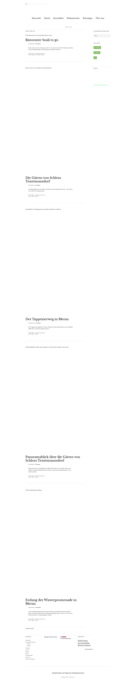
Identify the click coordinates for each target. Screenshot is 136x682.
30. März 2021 (31, 53)
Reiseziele (36, 18)
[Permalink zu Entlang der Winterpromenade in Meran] (55, 490)
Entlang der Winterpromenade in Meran (51, 601)
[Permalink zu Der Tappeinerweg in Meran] (55, 209)
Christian (38, 185)
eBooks (27, 653)
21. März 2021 (31, 475)
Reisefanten (28, 640)
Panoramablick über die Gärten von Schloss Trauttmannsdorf (53, 458)
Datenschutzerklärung (30, 659)
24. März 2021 (31, 332)
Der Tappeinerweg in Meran (47, 319)
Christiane (38, 43)
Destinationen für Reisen (31, 642)
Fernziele (29, 645)
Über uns (100, 18)
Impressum (28, 657)
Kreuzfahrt (58, 18)
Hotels (47, 18)
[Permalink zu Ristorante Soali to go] (39, 35)
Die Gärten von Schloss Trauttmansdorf (43, 179)
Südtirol (42, 54)
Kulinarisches (73, 18)
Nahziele (38, 54)
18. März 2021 (31, 619)
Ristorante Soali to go (42, 40)
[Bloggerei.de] (63, 637)
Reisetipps (88, 18)
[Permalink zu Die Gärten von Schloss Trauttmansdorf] (55, 68)
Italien (29, 54)
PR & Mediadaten (29, 655)
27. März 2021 (31, 195)
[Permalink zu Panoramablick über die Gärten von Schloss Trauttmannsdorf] (55, 347)
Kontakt (27, 651)
